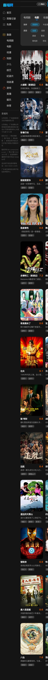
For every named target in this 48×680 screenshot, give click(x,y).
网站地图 (13, 136)
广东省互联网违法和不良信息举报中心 (10, 170)
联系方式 (5, 136)
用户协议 (7, 138)
